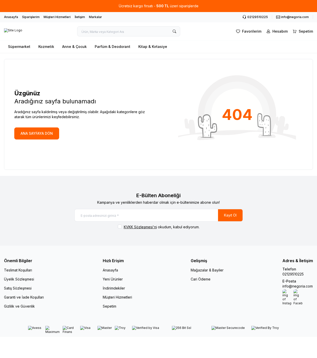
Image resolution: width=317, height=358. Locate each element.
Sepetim (109, 306)
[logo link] (13, 31)
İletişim (80, 17)
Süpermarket (19, 46)
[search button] (174, 31)
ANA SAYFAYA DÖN (37, 133)
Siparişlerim (31, 17)
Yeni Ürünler (113, 279)
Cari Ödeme (200, 279)
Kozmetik (46, 46)
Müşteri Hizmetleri (57, 17)
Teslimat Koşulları (18, 270)
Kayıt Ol (230, 215)
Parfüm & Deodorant (112, 46)
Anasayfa (11, 17)
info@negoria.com (297, 286)
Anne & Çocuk (74, 46)
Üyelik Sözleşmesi (19, 279)
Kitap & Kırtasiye (152, 46)
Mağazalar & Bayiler (207, 270)
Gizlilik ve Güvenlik (19, 306)
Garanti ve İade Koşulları (24, 297)
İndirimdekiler (114, 288)
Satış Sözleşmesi (18, 288)
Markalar (95, 17)
